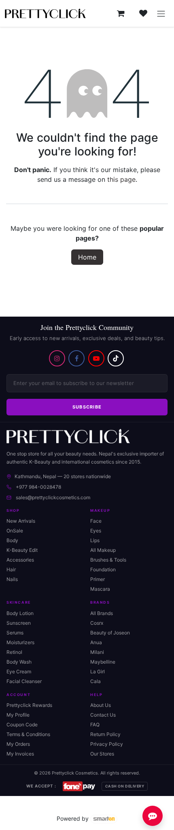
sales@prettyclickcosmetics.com (53, 497)
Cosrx (96, 623)
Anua (96, 642)
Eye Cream (18, 671)
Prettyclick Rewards (29, 705)
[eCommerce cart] (120, 13)
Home (87, 257)
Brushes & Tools (108, 560)
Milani (97, 652)
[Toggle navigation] (161, 13)
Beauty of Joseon (110, 633)
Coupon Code (22, 724)
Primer (97, 579)
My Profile (18, 715)
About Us (100, 705)
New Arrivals (20, 521)
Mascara (100, 589)
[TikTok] (116, 358)
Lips (95, 540)
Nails (12, 579)
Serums (14, 633)
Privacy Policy (106, 744)
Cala (95, 681)
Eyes (95, 531)
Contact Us (103, 715)
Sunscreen (18, 623)
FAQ (95, 724)
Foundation (103, 569)
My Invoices (20, 754)
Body (12, 540)
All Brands (101, 613)
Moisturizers (20, 642)
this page (121, 179)
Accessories (20, 560)
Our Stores (102, 754)
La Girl (97, 671)
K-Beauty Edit (22, 550)
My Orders (18, 744)
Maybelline (102, 662)
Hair (11, 569)
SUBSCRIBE (87, 407)
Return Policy (105, 734)
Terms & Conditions (28, 734)
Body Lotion (20, 613)
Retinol (14, 652)
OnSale (14, 531)
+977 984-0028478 (38, 487)
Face (96, 521)
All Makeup (103, 550)
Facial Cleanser (24, 681)
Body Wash (19, 662)
